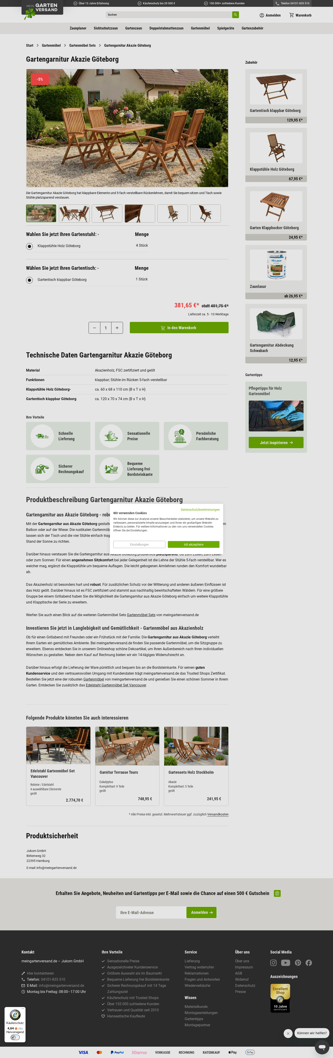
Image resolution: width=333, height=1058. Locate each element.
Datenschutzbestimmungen (200, 509)
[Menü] (23, 1009)
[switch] (15, 1037)
